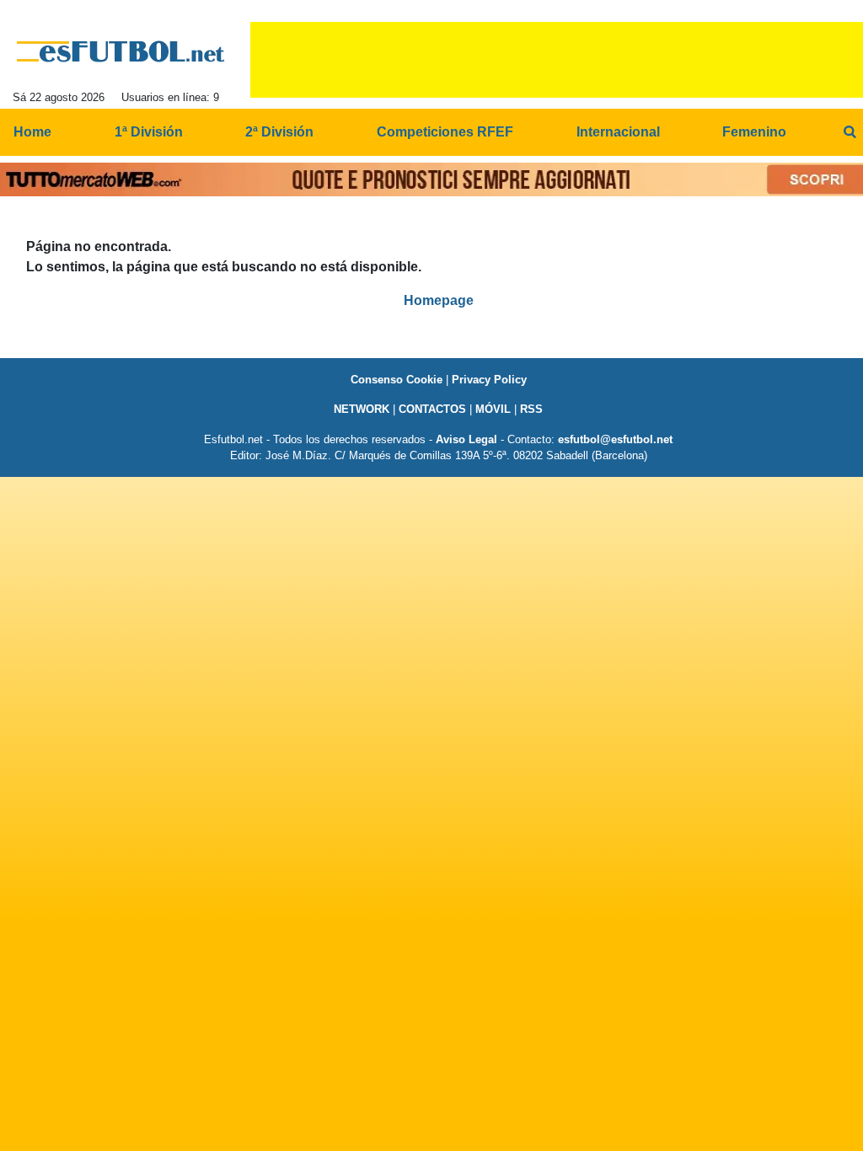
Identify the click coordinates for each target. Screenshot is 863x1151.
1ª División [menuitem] (149, 132)
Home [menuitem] (32, 132)
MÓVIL (493, 409)
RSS (531, 409)
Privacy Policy (489, 379)
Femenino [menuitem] (754, 132)
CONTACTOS (432, 409)
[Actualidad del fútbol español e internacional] (121, 51)
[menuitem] (849, 132)
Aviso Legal (466, 439)
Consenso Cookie (396, 379)
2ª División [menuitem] (279, 132)
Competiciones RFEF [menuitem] (445, 132)
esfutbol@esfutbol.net (615, 439)
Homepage (439, 300)
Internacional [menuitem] (618, 132)
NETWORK (361, 409)
